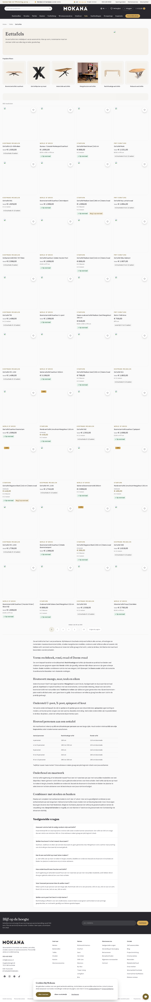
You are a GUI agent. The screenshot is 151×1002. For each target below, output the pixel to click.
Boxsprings (108, 16)
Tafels (34, 16)
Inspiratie (119, 16)
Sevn (79, 952)
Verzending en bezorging (110, 949)
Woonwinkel (144, 2)
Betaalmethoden (107, 956)
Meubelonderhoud (133, 963)
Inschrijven (142, 923)
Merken (54, 945)
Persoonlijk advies (132, 16)
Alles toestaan (43, 994)
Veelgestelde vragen (109, 945)
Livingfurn (80, 974)
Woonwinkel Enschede (134, 970)
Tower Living (81, 970)
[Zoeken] (50, 9)
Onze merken (131, 967)
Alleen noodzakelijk (60, 994)
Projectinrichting (133, 952)
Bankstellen (16, 16)
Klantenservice (133, 2)
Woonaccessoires (65, 16)
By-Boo (79, 967)
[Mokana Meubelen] (75, 8)
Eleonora (80, 963)
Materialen (130, 959)
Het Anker (80, 956)
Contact (105, 963)
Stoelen (26, 16)
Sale (86, 16)
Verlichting (52, 16)
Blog (128, 949)
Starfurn (80, 949)
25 (84, 629)
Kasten (42, 16)
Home (5, 24)
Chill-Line (80, 959)
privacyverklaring (107, 989)
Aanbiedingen (95, 16)
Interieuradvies (132, 956)
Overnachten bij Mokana (135, 974)
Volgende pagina (94, 629)
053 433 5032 (7, 956)
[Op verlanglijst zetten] (33, 109)
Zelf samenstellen (133, 945)
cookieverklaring (94, 989)
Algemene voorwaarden (110, 959)
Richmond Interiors (83, 945)
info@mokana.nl (8, 960)
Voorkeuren (75, 994)
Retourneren (106, 952)
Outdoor (78, 16)
